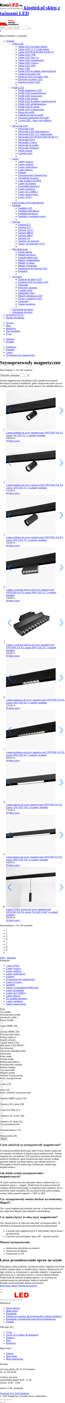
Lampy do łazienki (27, 183)
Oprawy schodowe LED (30, 298)
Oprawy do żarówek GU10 (31, 243)
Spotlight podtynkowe (28, 211)
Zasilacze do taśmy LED (30, 279)
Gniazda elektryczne (28, 257)
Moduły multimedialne (29, 260)
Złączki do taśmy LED (29, 82)
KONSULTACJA (15, 315)
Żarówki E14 (24, 227)
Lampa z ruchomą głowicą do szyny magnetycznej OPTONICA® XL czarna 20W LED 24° (30, 646)
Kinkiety (22, 172)
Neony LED (24, 68)
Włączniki (23, 285)
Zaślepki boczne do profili (30, 115)
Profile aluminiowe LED (30, 90)
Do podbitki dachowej (28, 186)
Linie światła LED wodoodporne (28, 202)
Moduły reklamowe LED (30, 296)
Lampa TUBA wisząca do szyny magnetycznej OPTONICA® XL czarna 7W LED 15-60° (28, 910)
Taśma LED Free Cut (28, 57)
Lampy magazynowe (28, 194)
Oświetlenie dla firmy (22, 312)
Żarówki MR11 (25, 235)
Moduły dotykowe (27, 254)
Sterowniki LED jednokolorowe (33, 131)
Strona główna (13, 1308)
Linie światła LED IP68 (29, 180)
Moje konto (11, 1356)
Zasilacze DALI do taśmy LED (33, 76)
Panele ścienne (25, 150)
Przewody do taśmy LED (30, 79)
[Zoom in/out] (10, 1399)
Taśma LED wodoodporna (31, 60)
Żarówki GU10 (25, 230)
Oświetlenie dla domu (22, 309)
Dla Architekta (13, 331)
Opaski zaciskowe (27, 304)
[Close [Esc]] (1, 1399)
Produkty (10, 41)
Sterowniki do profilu (28, 145)
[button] (61, 410)
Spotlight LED (25, 208)
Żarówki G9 (24, 238)
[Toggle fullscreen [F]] (7, 1399)
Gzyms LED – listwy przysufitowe (35, 120)
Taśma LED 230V (27, 65)
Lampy (15, 159)
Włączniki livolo (20, 249)
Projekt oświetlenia (15, 317)
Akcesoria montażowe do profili (33, 117)
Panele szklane (25, 252)
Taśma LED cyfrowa (28, 63)
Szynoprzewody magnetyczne (32, 175)
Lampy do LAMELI (28, 191)
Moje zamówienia (14, 1359)
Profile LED (18, 87)
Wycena (10, 323)
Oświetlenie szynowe (28, 178)
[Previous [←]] (1, 1402)
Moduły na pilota (26, 263)
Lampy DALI (24, 197)
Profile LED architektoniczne (32, 104)
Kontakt (10, 341)
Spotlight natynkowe (28, 213)
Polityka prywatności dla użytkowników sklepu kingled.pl (34, 1316)
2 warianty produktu (36, 435)
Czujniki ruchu (25, 153)
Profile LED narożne (28, 98)
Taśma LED (18, 43)
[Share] (4, 1399)
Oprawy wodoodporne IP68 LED (22, 987)
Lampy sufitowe (26, 164)
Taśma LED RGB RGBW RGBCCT (36, 52)
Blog (8, 325)
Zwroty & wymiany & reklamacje (22, 1335)
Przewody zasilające (27, 287)
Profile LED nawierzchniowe (32, 93)
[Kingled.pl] (17, 1300)
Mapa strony (12, 1311)
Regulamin (11, 1313)
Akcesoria (17, 276)
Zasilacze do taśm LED (29, 74)
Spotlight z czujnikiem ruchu (32, 216)
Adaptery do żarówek (28, 241)
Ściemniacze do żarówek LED (32, 268)
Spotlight (16, 205)
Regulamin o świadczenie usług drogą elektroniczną (31, 1319)
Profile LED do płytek (28, 106)
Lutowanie (23, 301)
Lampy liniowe (25, 169)
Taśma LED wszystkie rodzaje (32, 46)
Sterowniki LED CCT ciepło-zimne (35, 134)
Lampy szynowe (14, 982)
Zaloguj (9, 1353)
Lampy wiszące (25, 161)
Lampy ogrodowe (26, 189)
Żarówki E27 (24, 224)
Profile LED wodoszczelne (31, 109)
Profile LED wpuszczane (30, 96)
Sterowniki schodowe (28, 148)
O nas (9, 334)
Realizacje (11, 328)
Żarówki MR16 (25, 232)
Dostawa (10, 339)
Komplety (23, 271)
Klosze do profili (26, 112)
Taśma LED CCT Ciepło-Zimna (33, 49)
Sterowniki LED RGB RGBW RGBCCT (38, 137)
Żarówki (16, 222)
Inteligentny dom (26, 293)
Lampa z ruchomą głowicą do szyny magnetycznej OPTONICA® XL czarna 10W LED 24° (30, 591)
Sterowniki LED (20, 126)
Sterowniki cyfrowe (27, 142)
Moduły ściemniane (27, 265)
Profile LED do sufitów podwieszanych (37, 71)
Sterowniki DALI (26, 139)
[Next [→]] (4, 1402)
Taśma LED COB (27, 54)
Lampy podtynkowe (27, 167)
